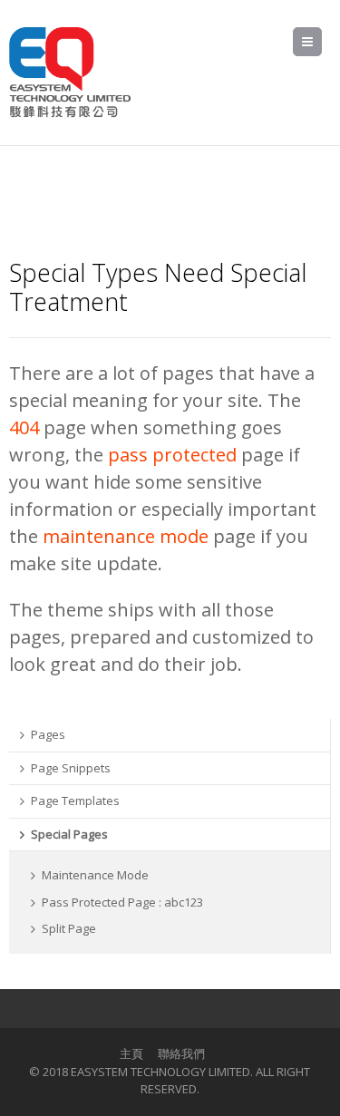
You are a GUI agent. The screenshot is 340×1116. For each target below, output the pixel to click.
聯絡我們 (181, 1053)
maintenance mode (126, 536)
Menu (321, 42)
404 (24, 427)
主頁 (131, 1053)
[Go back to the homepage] (70, 72)
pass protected (172, 454)
